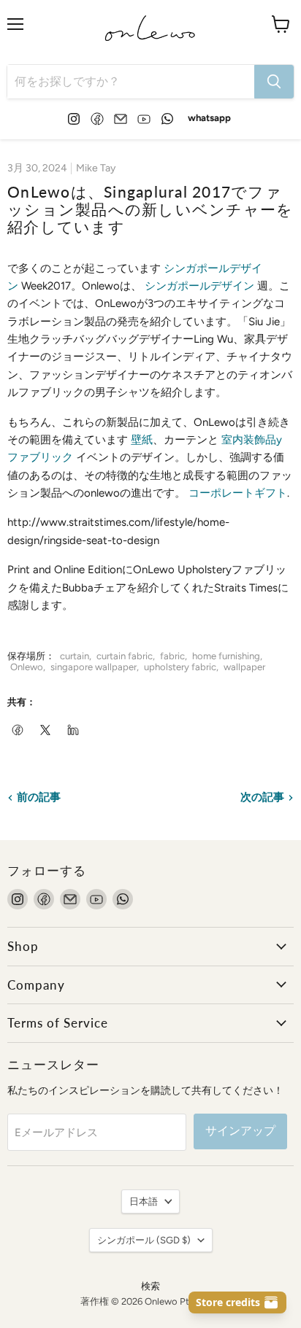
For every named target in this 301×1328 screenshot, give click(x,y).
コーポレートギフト (237, 493)
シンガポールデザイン (199, 285)
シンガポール (144, 1240)
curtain (74, 656)
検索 (150, 1286)
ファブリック (40, 457)
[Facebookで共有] (18, 731)
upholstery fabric (180, 666)
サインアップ (240, 1131)
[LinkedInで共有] (74, 731)
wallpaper (244, 666)
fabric (172, 656)
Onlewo (26, 666)
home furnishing (226, 656)
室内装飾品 (248, 439)
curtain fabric (124, 656)
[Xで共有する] (46, 731)
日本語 (143, 1201)
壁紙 (142, 439)
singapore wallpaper (93, 666)
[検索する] (274, 81)
